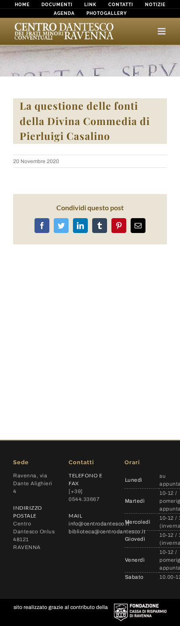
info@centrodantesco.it (99, 524)
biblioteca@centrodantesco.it (107, 532)
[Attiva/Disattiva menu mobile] (162, 31)
